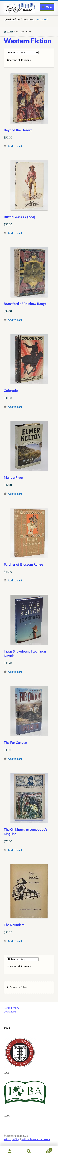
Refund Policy (11, 1008)
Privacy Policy (11, 1139)
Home (10, 31)
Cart (45, 1148)
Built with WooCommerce (35, 1139)
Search (29, 1151)
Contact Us (41, 19)
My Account (9, 1151)
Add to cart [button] (15, 146)
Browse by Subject (19, 987)
